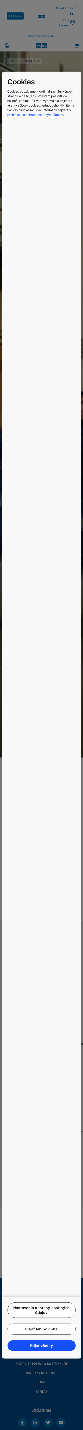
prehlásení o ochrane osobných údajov (35, 115)
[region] (41, 715)
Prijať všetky (41, 1345)
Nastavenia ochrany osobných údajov (41, 1310)
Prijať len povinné (41, 1329)
